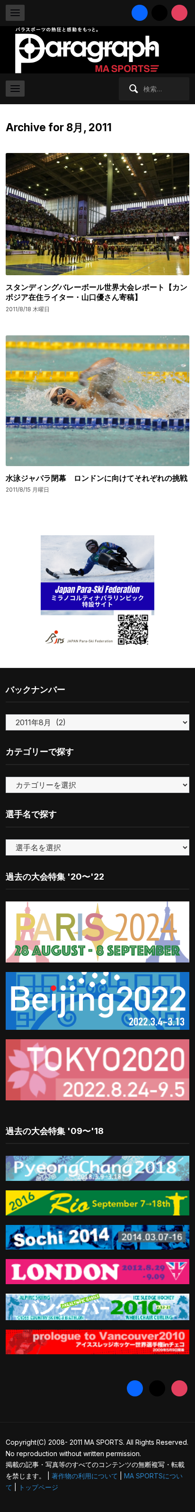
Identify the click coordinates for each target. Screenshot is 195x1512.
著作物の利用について (85, 1476)
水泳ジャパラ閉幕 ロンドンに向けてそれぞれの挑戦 (96, 478)
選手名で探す (31, 814)
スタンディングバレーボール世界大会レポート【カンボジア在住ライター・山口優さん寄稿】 (96, 292)
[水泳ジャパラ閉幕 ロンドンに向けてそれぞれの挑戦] (97, 400)
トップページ (38, 1487)
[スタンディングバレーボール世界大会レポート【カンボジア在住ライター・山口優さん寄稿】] (97, 213)
